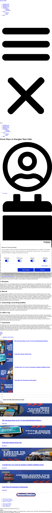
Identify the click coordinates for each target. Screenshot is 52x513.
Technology (7, 10)
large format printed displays (8, 276)
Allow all (42, 269)
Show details (45, 265)
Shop (4, 15)
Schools (7, 12)
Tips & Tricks (10, 337)
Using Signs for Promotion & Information (25, 380)
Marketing (5, 337)
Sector (4, 11)
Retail (6, 14)
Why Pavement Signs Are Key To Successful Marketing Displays (31, 341)
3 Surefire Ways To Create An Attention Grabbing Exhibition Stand (32, 367)
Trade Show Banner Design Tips (22, 354)
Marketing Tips (6, 6)
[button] (26, 70)
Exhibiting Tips (6, 4)
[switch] (20, 261)
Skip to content (3, 0)
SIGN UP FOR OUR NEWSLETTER (8, 508)
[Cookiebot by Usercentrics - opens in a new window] (44, 242)
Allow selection (25, 269)
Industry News (6, 5)
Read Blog (4, 423)
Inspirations (5, 7)
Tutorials (7, 9)
